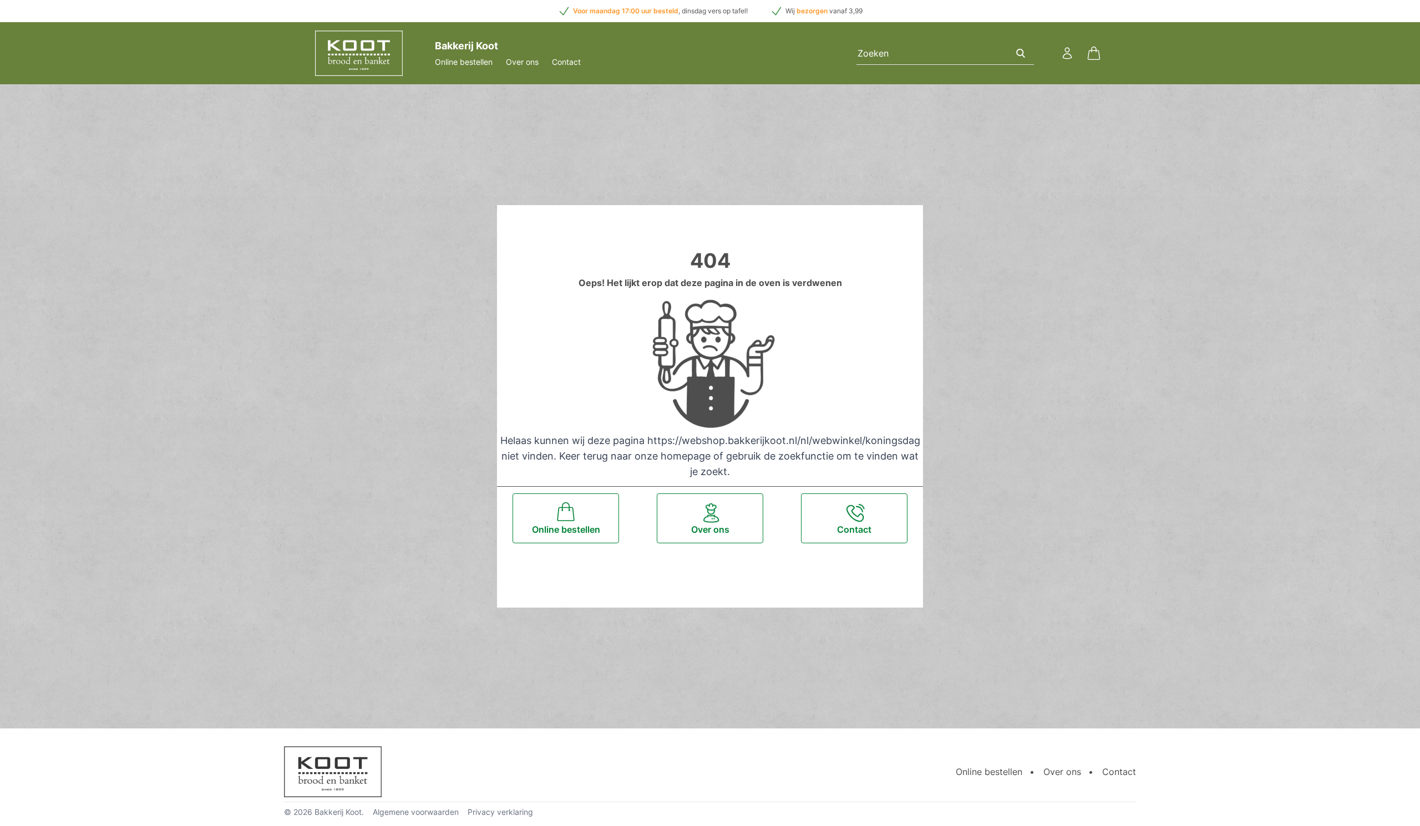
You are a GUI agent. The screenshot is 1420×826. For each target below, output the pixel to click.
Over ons (522, 62)
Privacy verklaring (500, 812)
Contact (566, 62)
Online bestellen (464, 62)
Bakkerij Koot (338, 812)
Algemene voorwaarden (416, 812)
